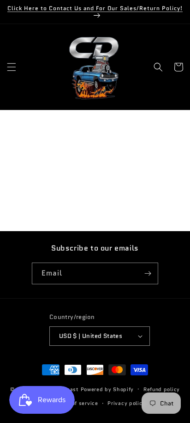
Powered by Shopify (107, 388)
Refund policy (161, 389)
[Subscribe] (147, 273)
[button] (11, 67)
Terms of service (76, 403)
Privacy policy (126, 403)
